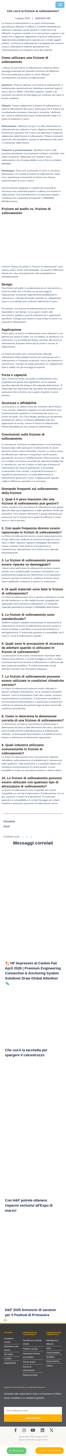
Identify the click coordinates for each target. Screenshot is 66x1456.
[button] (22, 837)
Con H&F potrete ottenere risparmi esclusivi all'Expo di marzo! (29, 1205)
